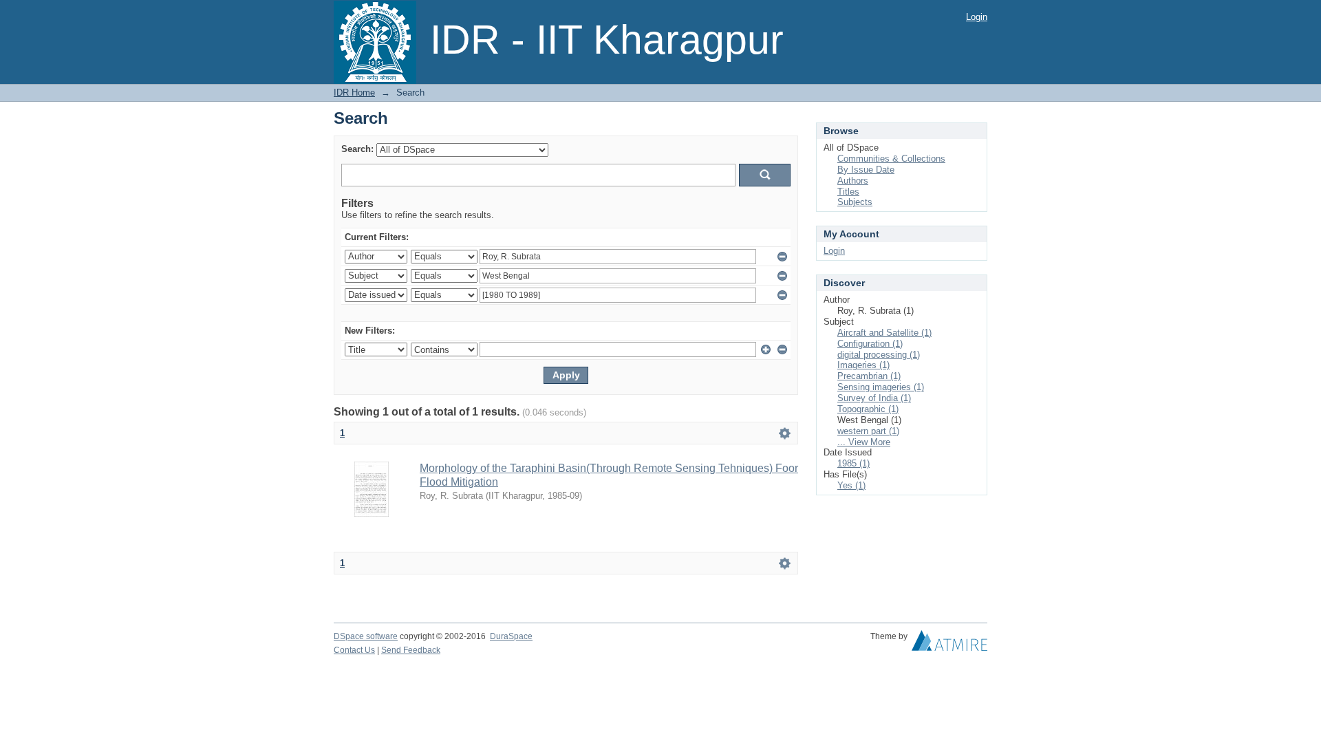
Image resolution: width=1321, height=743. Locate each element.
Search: (357, 149)
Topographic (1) (868, 409)
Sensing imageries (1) (880, 387)
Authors (852, 180)
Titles (848, 191)
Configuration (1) (870, 343)
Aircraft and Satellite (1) (884, 332)
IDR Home (354, 92)
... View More (863, 442)
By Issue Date (865, 169)
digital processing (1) (878, 354)
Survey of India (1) (874, 398)
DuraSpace (511, 636)
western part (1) (868, 431)
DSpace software (366, 636)
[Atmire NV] (949, 644)
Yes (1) (851, 485)
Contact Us (354, 650)
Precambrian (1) (869, 376)
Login (976, 17)
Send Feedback (410, 650)
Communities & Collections (891, 158)
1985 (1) (853, 463)
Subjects (854, 202)
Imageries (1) (863, 365)
